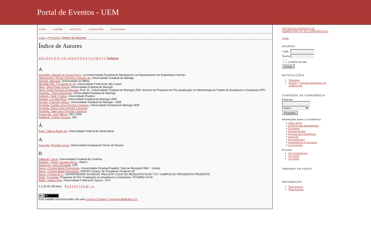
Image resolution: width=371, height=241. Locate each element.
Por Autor (293, 156)
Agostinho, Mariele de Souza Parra (60, 74)
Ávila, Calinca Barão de (53, 131)
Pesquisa (118, 29)
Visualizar (294, 80)
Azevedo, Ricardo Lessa (54, 145)
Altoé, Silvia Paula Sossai (54, 86)
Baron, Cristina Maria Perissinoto (59, 171)
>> (92, 186)
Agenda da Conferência (302, 134)
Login (285, 51)
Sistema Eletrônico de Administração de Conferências (305, 30)
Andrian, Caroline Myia (52, 99)
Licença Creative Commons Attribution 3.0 (112, 199)
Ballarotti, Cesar (48, 159)
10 (86, 186)
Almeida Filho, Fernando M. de (57, 83)
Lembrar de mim (297, 62)
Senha (286, 56)
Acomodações (296, 139)
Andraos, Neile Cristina (53, 96)
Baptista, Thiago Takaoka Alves (58, 162)
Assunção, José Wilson (53, 114)
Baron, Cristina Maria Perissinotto (59, 168)
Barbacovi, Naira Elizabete (55, 165)
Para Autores (296, 189)
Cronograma (295, 145)
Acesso (76, 29)
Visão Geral (295, 123)
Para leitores (295, 186)
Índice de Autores (74, 37)
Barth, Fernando (49, 177)
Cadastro (96, 29)
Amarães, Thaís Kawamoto (55, 93)
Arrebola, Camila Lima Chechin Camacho (64, 105)
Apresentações (297, 131)
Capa (42, 29)
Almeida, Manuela (49, 80)
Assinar (292, 82)
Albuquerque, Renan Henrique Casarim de (64, 77)
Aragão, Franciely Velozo (54, 102)
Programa (294, 128)
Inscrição (293, 136)
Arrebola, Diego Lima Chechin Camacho (63, 108)
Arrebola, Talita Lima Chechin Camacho (63, 111)
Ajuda (285, 38)
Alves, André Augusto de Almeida (58, 90)
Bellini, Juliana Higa (50, 180)
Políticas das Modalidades (303, 125)
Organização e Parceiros (302, 142)
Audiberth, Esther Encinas (54, 117)
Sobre (58, 29)
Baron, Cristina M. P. (51, 174)
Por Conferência (297, 153)
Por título (293, 158)
